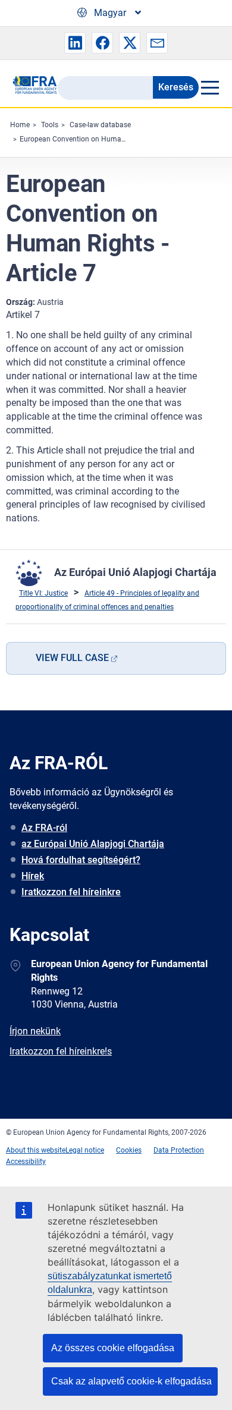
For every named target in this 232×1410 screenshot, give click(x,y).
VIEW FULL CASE (72, 657)
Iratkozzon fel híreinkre (71, 892)
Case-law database (100, 125)
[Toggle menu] (209, 87)
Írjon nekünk (35, 1031)
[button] (75, 42)
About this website (35, 1150)
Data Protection (178, 1150)
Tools (49, 125)
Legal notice (84, 1150)
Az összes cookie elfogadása (112, 1348)
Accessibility (26, 1161)
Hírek (32, 876)
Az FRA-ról (44, 827)
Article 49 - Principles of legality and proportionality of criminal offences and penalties (107, 600)
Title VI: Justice (43, 593)
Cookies (129, 1150)
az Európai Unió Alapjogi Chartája (92, 843)
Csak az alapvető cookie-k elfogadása (131, 1381)
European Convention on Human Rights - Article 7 (99, 139)
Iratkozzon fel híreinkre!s (61, 1051)
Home (20, 125)
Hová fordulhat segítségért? (80, 859)
